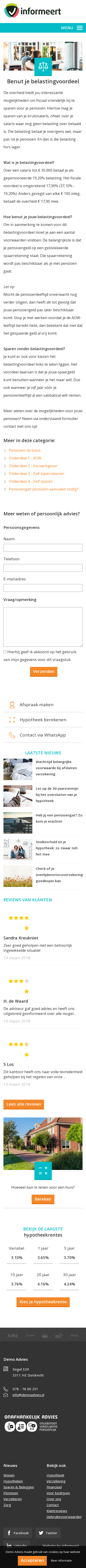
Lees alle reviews (23, 1104)
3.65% (43, 1257)
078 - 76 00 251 (25, 1389)
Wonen (8, 1475)
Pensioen (10, 1493)
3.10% (16, 1257)
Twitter (50, 1533)
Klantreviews (57, 1510)
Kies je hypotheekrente (43, 1301)
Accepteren (32, 1560)
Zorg (7, 1504)
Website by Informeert (61, 1545)
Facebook (21, 1533)
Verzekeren (12, 1499)
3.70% (69, 1257)
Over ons (54, 1499)
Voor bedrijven (58, 1493)
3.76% (16, 1284)
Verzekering (56, 1481)
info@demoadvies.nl (28, 1394)
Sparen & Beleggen (18, 1487)
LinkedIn (20, 1545)
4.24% (69, 1284)
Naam (9, 538)
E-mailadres (14, 579)
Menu (67, 27)
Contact (53, 1504)
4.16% (43, 1284)
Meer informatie (61, 1561)
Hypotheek (55, 1475)
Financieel (54, 1487)
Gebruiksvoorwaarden (64, 1516)
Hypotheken (13, 1481)
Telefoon (11, 558)
